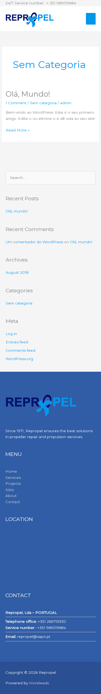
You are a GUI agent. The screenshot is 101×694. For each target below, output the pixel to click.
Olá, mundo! (28, 94)
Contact (12, 502)
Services (13, 477)
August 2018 (17, 272)
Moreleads (39, 683)
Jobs (9, 490)
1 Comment (16, 103)
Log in (11, 333)
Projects (13, 483)
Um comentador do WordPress (34, 242)
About (11, 495)
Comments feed (20, 350)
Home (11, 471)
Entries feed (17, 342)
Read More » (18, 129)
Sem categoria (43, 103)
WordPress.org (19, 359)
